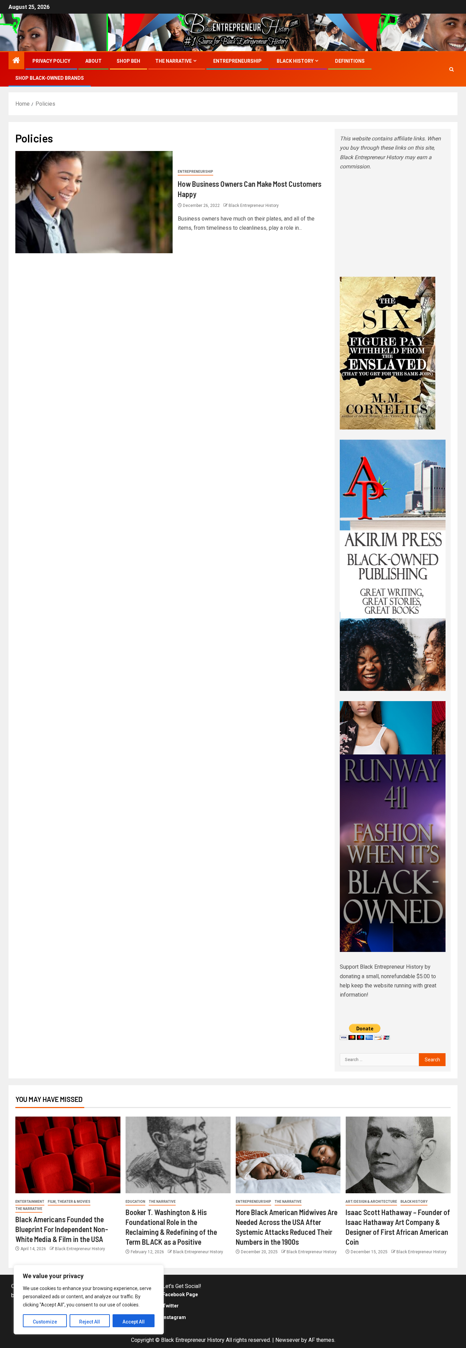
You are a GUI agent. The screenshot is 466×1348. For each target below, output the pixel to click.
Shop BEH (128, 61)
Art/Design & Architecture (371, 1201)
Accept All (133, 1321)
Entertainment (29, 1201)
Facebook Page (180, 1294)
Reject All (89, 1321)
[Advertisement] (393, 224)
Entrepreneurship (237, 61)
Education (135, 1201)
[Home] (16, 61)
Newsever (287, 1340)
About (93, 61)
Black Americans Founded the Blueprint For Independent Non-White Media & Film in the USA (61, 1229)
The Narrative (173, 61)
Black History (295, 61)
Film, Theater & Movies (69, 1201)
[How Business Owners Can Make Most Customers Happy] (94, 202)
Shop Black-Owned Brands (49, 78)
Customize (45, 1321)
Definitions (350, 61)
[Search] (451, 69)
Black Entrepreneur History (254, 205)
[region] (89, 1299)
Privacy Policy (51, 61)
